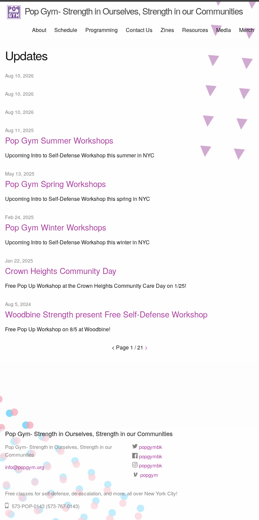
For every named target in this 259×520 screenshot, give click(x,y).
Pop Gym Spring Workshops (55, 183)
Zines (167, 30)
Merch (246, 30)
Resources (195, 30)
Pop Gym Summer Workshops (59, 140)
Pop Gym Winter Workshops (55, 227)
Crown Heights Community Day (60, 270)
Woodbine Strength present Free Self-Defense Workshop (106, 314)
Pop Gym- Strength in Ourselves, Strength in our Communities (133, 10)
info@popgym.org (24, 466)
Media (223, 30)
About (39, 30)
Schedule (65, 30)
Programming (101, 30)
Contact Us (139, 30)
